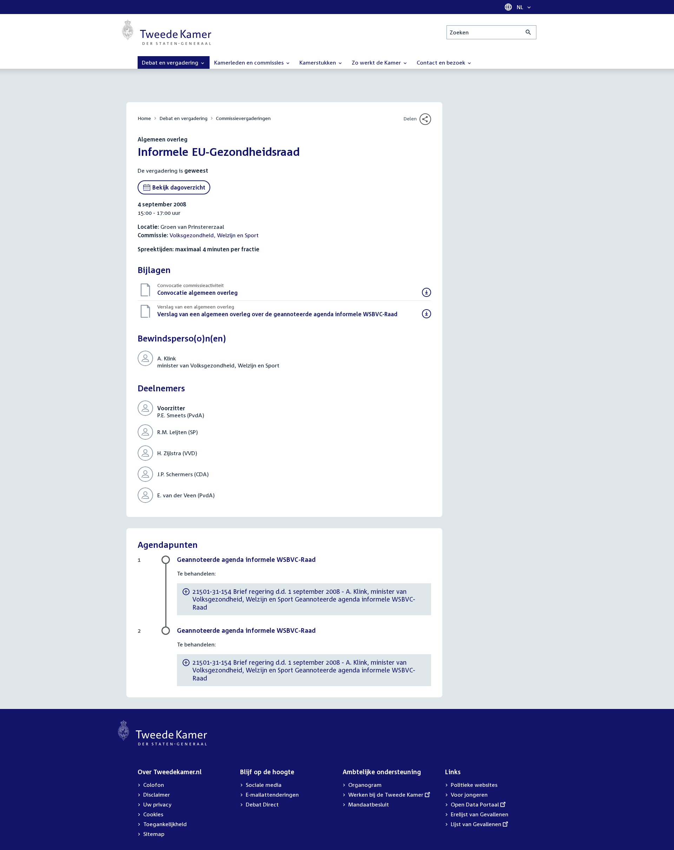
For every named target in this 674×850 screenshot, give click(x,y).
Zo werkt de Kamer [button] (377, 62)
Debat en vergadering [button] (171, 62)
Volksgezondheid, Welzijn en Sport (214, 235)
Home (144, 118)
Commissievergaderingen (243, 118)
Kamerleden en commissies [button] (249, 62)
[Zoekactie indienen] (528, 32)
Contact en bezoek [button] (442, 62)
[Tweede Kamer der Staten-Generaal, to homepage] (166, 32)
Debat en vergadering (183, 118)
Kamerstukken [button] (318, 62)
